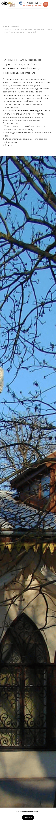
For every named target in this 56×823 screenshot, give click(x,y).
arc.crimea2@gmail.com (32, 6)
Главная (6, 26)
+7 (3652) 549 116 (34, 3)
